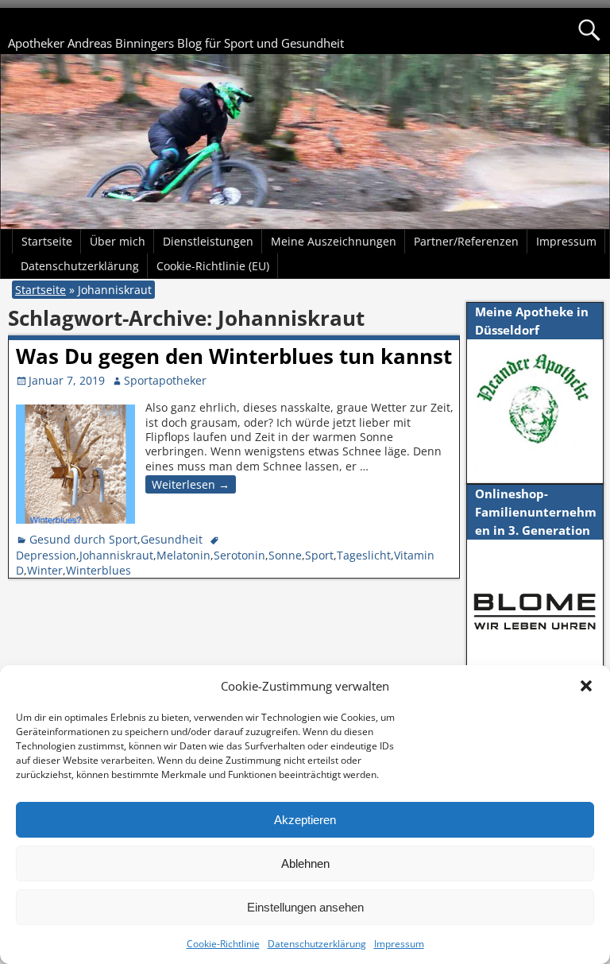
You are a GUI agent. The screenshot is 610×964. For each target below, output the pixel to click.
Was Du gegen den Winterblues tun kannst (234, 356)
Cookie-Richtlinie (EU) (212, 265)
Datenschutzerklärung (317, 943)
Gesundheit (172, 539)
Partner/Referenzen (466, 241)
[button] (586, 686)
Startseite (46, 241)
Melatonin (183, 555)
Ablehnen (305, 863)
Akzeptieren (305, 820)
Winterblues (98, 570)
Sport (319, 555)
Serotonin (239, 555)
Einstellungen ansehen (305, 907)
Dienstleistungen (208, 241)
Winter (45, 570)
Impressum (399, 943)
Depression (46, 555)
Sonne (285, 555)
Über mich (117, 241)
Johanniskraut (116, 555)
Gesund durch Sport (83, 539)
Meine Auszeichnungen (333, 241)
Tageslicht (364, 555)
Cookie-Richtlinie (223, 943)
